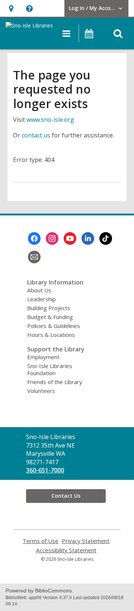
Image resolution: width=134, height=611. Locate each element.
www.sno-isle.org (50, 120)
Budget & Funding (50, 317)
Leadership (41, 299)
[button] (11, 8)
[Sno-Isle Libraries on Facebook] (34, 238)
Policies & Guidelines (53, 325)
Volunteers (41, 390)
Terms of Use (40, 541)
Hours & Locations (51, 334)
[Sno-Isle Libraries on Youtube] (70, 238)
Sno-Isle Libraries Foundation (49, 369)
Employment (43, 357)
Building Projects (48, 308)
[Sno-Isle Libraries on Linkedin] (88, 238)
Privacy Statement (85, 541)
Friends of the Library (54, 382)
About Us (39, 290)
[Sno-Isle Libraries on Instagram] (52, 238)
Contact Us (65, 495)
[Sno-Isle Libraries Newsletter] (34, 257)
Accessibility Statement (66, 550)
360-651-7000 (45, 470)
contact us (36, 135)
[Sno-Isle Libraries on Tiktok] (105, 238)
